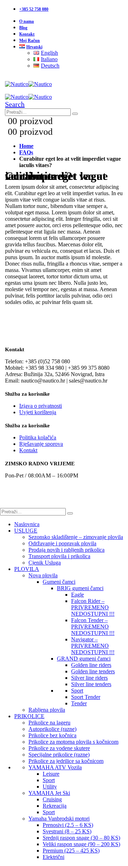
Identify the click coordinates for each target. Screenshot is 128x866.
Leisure (51, 774)
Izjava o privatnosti (40, 406)
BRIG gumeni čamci (80, 588)
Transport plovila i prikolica (59, 556)
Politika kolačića (37, 437)
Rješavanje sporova (41, 444)
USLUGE (25, 531)
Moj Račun (29, 40)
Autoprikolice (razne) (52, 729)
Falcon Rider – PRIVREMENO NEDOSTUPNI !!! (92, 607)
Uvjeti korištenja (37, 412)
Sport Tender (85, 697)
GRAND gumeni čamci (84, 659)
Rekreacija (54, 806)
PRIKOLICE (29, 716)
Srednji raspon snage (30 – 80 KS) (81, 838)
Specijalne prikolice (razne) (59, 755)
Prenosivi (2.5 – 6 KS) (68, 825)
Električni (53, 857)
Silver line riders (89, 678)
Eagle (77, 595)
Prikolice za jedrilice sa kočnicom (65, 761)
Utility (50, 787)
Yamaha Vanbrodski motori (59, 819)
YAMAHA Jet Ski (49, 793)
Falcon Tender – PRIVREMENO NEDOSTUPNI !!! (92, 626)
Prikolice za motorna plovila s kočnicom (73, 742)
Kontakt (26, 34)
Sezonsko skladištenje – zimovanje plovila (75, 537)
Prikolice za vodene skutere (59, 748)
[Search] (75, 114)
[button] (15, 104)
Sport (77, 691)
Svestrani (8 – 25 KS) (67, 831)
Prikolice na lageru (49, 723)
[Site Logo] (28, 84)
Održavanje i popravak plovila (62, 543)
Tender (79, 703)
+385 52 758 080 (33, 9)
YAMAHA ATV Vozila (55, 767)
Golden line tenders (93, 671)
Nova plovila (43, 575)
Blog (23, 27)
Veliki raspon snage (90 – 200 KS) (81, 844)
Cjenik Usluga (44, 563)
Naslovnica (26, 524)
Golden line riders (91, 665)
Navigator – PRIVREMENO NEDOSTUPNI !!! (92, 645)
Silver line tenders (91, 684)
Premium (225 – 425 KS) (71, 851)
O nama (26, 21)
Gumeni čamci (59, 582)
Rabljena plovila (46, 710)
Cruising (52, 799)
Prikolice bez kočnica (52, 735)
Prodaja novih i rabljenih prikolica (66, 550)
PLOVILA (26, 569)
